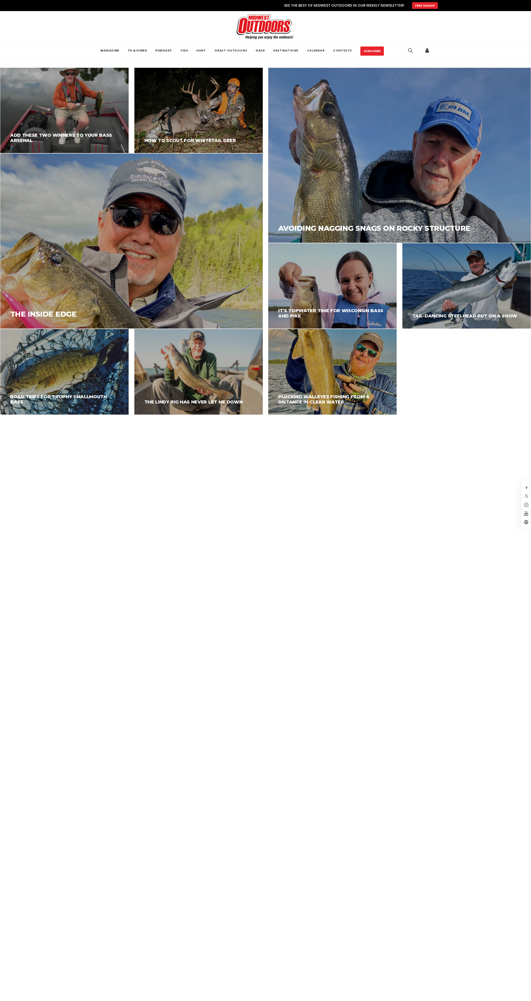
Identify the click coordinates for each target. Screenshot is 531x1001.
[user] (427, 50)
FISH (184, 50)
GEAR (260, 50)
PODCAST (163, 50)
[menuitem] (110, 50)
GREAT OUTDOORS (230, 50)
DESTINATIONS (285, 50)
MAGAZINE (109, 50)
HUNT (201, 50)
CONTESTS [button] (342, 50)
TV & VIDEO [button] (137, 50)
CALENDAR (315, 50)
